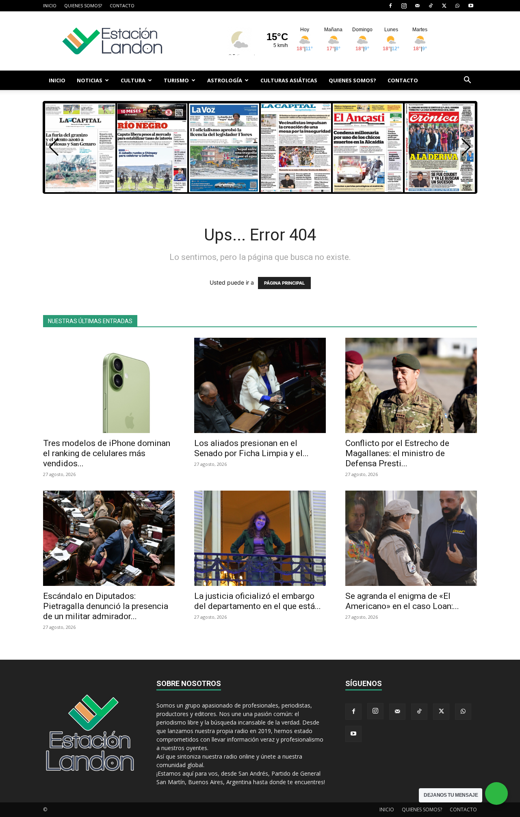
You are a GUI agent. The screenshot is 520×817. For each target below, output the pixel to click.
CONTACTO (122, 5)
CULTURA (133, 80)
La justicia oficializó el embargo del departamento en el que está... (257, 601)
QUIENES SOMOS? (83, 5)
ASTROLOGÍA (224, 80)
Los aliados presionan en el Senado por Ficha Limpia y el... (251, 448)
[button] (467, 81)
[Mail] (417, 5)
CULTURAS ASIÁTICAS (288, 80)
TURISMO (176, 80)
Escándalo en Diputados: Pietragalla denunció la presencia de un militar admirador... (105, 606)
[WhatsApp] (457, 5)
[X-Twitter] (444, 5)
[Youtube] (471, 5)
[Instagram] (404, 5)
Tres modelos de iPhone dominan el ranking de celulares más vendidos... (106, 453)
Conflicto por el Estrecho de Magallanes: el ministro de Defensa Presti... (397, 453)
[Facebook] (390, 5)
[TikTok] (431, 5)
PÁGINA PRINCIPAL (284, 283)
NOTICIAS (89, 80)
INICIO (49, 5)
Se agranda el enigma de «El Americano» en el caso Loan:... (402, 601)
